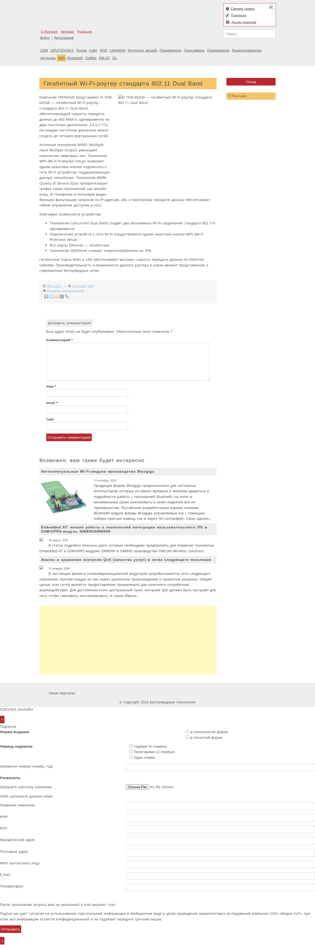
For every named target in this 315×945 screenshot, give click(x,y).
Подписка (238, 15)
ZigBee (90, 58)
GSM (44, 50)
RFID (103, 50)
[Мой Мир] (61, 296)
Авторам (67, 31)
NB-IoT (104, 58)
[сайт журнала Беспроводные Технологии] (183, 693)
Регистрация (64, 38)
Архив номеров (243, 22)
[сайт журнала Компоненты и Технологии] (153, 693)
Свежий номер (243, 8)
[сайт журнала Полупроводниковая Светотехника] (220, 693)
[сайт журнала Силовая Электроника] (92, 693)
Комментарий (59, 340)
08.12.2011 (55, 286)
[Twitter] (51, 296)
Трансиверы (194, 50)
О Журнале (49, 31)
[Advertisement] (128, 640)
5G (114, 58)
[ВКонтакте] (46, 296)
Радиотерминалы (246, 50)
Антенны (48, 58)
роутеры (79, 286)
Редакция (84, 31)
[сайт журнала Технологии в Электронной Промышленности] (124, 693)
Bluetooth (75, 58)
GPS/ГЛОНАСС (62, 50)
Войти (44, 38)
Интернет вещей (142, 50)
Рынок (81, 50)
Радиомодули (218, 50)
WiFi (61, 58)
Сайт (50, 419)
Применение (170, 50)
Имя (51, 386)
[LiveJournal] (67, 296)
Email (52, 403)
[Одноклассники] (56, 296)
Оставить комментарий (65, 291)
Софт (93, 50)
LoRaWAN (118, 50)
